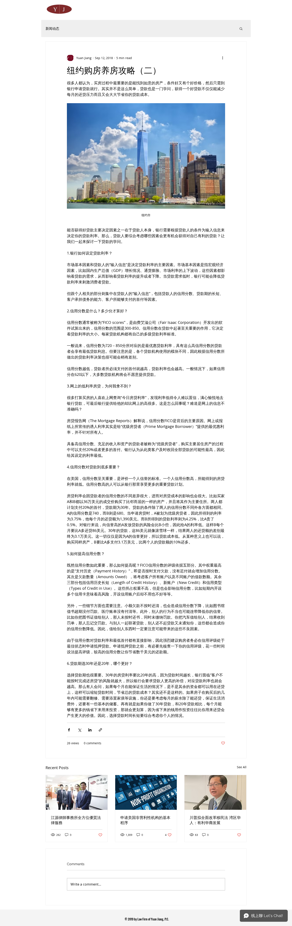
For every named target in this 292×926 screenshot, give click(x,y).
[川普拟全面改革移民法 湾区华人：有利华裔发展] (215, 792)
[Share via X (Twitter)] (79, 730)
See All (241, 767)
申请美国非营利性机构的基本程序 (145, 820)
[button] (241, 28)
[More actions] (222, 57)
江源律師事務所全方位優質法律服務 (76, 820)
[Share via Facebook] (69, 730)
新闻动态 (52, 28)
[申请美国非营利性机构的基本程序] (146, 792)
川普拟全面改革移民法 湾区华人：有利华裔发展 (215, 820)
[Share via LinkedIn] (90, 730)
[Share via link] (100, 730)
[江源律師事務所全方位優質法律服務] (77, 792)
